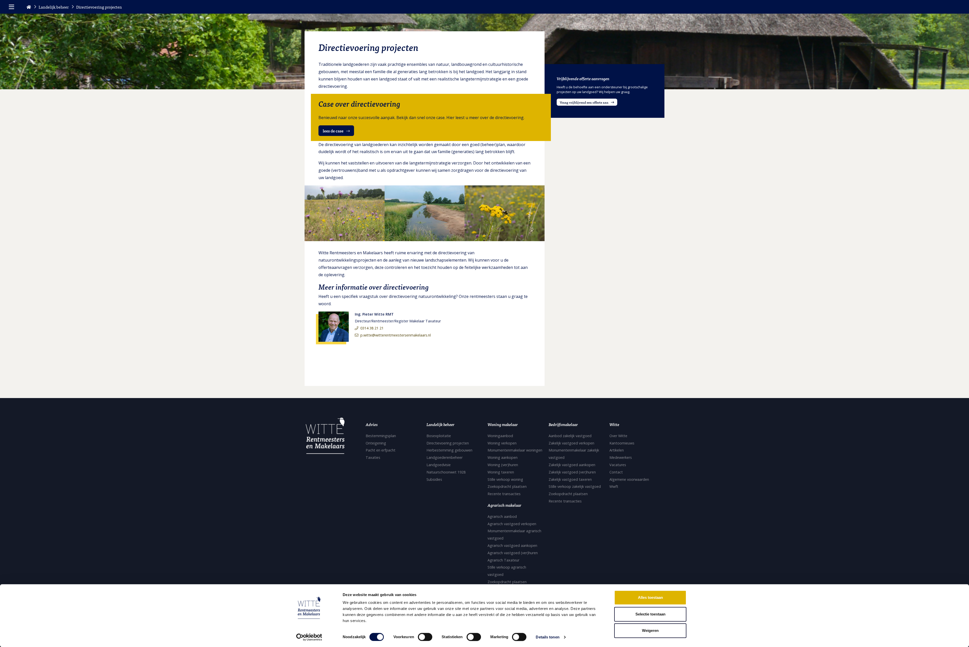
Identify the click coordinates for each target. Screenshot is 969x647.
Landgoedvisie (438, 464)
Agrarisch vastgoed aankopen (512, 545)
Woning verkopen (502, 443)
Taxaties (373, 457)
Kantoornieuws (621, 443)
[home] (28, 7)
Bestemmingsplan (381, 435)
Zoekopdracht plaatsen (507, 486)
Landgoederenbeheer (444, 457)
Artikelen (616, 450)
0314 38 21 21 (372, 328)
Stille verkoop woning (505, 479)
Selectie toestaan (650, 614)
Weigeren (650, 630)
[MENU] (11, 7)
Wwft (613, 486)
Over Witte (618, 435)
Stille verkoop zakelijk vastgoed (575, 486)
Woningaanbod (500, 435)
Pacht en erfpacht (380, 450)
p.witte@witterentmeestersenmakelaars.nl (395, 335)
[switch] (425, 637)
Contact (616, 472)
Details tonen (547, 637)
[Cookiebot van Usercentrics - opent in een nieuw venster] (309, 637)
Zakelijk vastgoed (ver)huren (572, 472)
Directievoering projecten (447, 443)
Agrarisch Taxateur (503, 560)
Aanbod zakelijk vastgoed (570, 435)
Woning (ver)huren (503, 464)
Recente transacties (504, 493)
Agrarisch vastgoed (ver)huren (513, 552)
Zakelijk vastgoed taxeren (570, 479)
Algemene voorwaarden (629, 479)
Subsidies (434, 479)
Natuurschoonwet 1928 (446, 472)
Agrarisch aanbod (502, 516)
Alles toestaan (650, 597)
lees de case (333, 130)
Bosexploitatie (438, 435)
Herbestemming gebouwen (449, 450)
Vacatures (617, 464)
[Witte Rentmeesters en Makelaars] (325, 437)
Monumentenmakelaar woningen (515, 450)
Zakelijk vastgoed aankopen (572, 464)
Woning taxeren (501, 472)
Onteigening (376, 443)
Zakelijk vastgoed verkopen (571, 443)
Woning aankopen (503, 457)
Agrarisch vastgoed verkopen (512, 523)
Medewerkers (620, 457)
